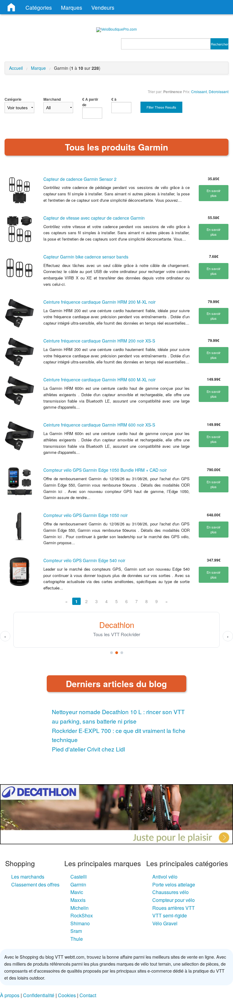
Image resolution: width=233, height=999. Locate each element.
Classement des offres (35, 884)
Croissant (199, 91)
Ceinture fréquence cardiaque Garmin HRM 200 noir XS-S (99, 341)
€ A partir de (90, 101)
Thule (76, 938)
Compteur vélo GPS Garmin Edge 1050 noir (85, 515)
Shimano (80, 923)
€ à (113, 99)
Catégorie (13, 99)
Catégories (38, 7)
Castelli (78, 876)
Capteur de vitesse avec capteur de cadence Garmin (94, 218)
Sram (76, 930)
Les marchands (27, 876)
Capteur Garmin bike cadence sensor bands (85, 257)
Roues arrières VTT (173, 907)
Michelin (79, 907)
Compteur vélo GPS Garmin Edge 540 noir (84, 560)
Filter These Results (161, 107)
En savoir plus (214, 193)
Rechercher (219, 44)
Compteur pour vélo (173, 899)
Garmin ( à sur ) (77, 68)
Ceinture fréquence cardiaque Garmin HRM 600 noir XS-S (99, 425)
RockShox (81, 915)
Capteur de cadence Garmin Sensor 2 (79, 179)
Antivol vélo (164, 876)
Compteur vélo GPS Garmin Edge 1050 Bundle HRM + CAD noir (105, 470)
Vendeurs (102, 7)
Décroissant (218, 91)
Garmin (78, 884)
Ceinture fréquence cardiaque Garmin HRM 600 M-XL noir (99, 379)
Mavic (76, 892)
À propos (9, 995)
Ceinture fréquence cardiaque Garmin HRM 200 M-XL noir (99, 302)
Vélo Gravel (164, 923)
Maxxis (78, 899)
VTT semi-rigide (169, 915)
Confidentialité (38, 995)
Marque (38, 68)
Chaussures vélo (170, 892)
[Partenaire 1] (111, 652)
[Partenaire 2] (116, 652)
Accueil (16, 68)
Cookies (67, 995)
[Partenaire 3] (121, 652)
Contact (87, 995)
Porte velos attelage (173, 884)
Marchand (52, 99)
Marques (71, 7)
